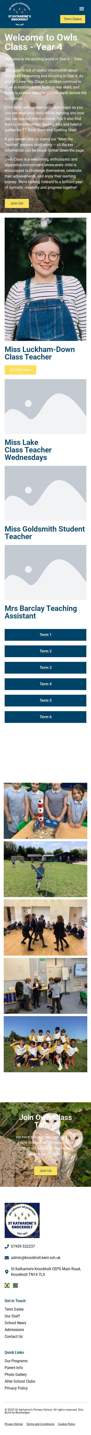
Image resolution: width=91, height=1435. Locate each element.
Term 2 (46, 651)
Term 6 (46, 717)
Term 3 (46, 667)
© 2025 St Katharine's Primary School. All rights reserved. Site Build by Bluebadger (44, 1411)
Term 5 (46, 700)
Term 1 (46, 635)
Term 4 (46, 684)
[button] (81, 8)
